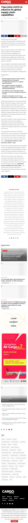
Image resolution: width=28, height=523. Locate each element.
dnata (12, 458)
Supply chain (15, 474)
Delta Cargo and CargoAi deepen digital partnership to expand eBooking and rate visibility (13, 254)
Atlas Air (10, 444)
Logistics (21, 466)
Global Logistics (21, 463)
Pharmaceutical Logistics (7, 471)
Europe (21, 460)
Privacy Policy (10, 519)
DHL (8, 458)
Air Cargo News (15, 441)
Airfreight (4, 444)
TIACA (24, 476)
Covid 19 (4, 458)
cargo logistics (5, 455)
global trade (4, 466)
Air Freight (22, 441)
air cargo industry (6, 441)
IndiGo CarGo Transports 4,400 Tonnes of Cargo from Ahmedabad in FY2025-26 (14, 418)
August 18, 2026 (13, 308)
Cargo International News (18, 452)
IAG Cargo (11, 466)
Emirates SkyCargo (6, 460)
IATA (16, 466)
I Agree (14, 521)
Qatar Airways (18, 471)
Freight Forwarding (12, 463)
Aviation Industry (5, 447)
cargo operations (14, 455)
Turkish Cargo (5, 479)
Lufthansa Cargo (14, 468)
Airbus (3, 439)
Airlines (5, 250)
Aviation (15, 444)
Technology (4, 277)
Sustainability (5, 476)
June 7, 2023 (3, 18)
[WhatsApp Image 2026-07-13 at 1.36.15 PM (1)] (14, 358)
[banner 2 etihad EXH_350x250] (13, 321)
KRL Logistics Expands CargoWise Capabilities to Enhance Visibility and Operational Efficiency (12, 87)
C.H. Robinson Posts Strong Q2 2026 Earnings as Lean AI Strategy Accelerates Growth (14, 92)
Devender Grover (14, 189)
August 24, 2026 (6, 400)
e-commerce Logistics (21, 458)
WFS (11, 479)
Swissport (12, 476)
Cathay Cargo (23, 455)
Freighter (4, 463)
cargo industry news (6, 452)
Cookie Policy (19, 519)
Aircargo (14, 439)
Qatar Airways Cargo (6, 474)
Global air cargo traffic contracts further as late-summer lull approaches (13, 405)
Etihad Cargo (15, 460)
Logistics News (5, 468)
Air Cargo (9, 439)
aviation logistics (15, 447)
